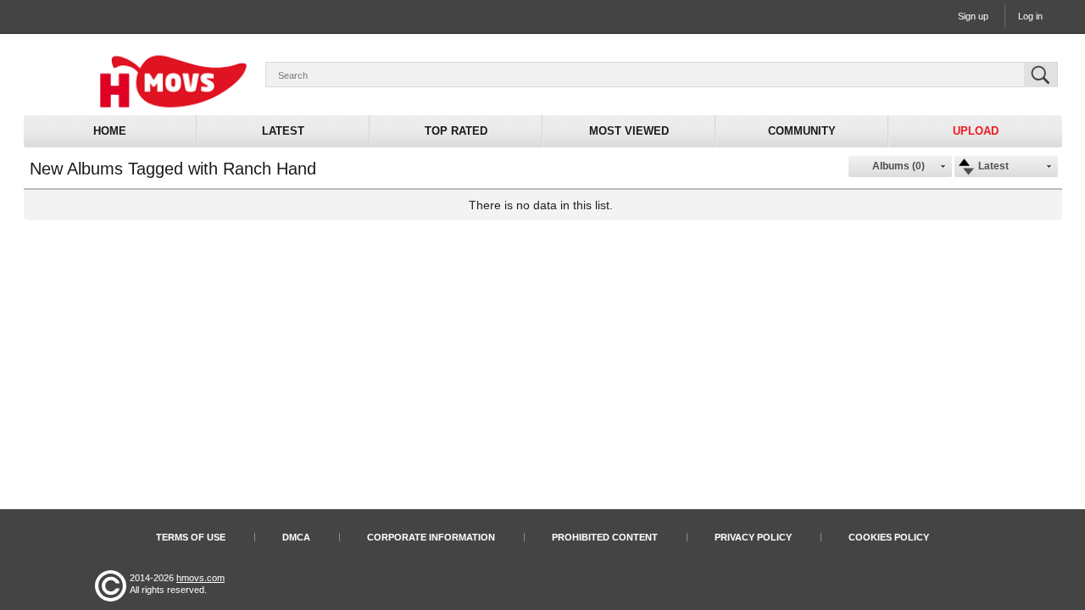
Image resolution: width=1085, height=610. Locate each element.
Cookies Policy (889, 537)
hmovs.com (200, 578)
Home (109, 131)
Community (802, 131)
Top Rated (456, 131)
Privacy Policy (753, 537)
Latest (283, 131)
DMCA (296, 537)
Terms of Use (190, 537)
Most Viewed (629, 131)
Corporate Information (431, 537)
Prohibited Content (605, 537)
